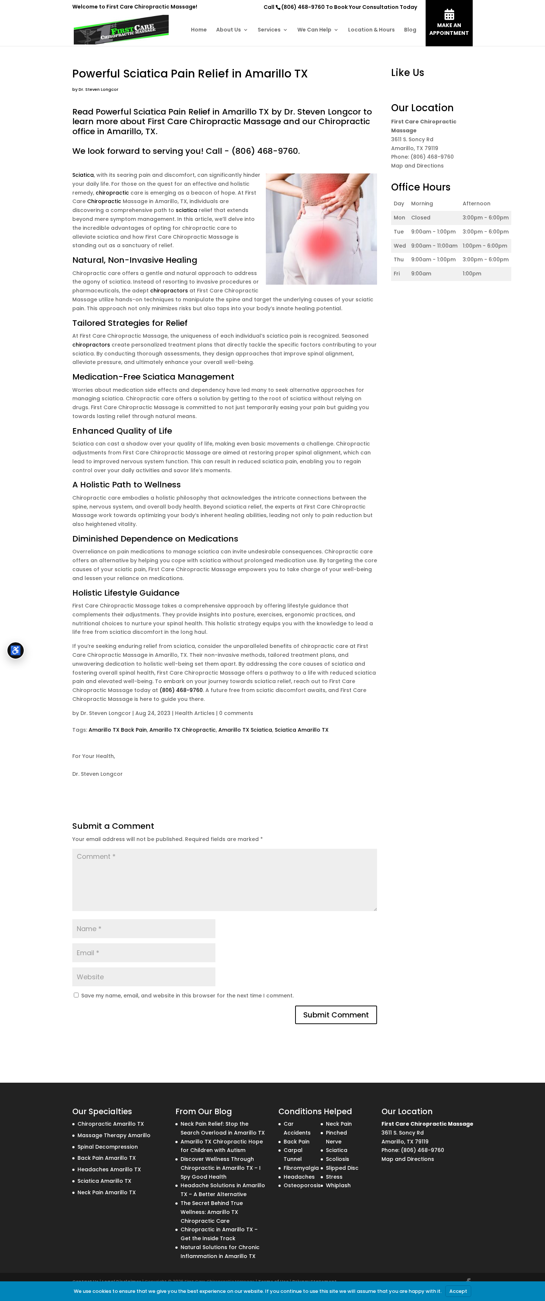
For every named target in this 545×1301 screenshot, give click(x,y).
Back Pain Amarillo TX (106, 1158)
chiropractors (169, 290)
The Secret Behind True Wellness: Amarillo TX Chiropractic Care (212, 1212)
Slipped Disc (342, 1168)
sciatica (186, 210)
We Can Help (314, 30)
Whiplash (338, 1185)
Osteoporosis (302, 1185)
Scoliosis (337, 1159)
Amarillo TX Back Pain (118, 730)
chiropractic (112, 192)
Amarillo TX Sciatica (245, 730)
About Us (228, 30)
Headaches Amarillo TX (109, 1169)
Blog (410, 30)
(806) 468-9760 (303, 7)
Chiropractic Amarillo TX (110, 1124)
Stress (334, 1177)
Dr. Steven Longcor (105, 713)
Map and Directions (417, 165)
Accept (458, 1291)
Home (199, 30)
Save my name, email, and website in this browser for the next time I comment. (187, 995)
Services (269, 30)
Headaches (299, 1177)
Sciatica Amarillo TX (301, 730)
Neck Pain (339, 1124)
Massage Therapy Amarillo (114, 1135)
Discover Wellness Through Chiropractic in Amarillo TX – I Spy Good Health (221, 1168)
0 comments (236, 713)
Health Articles (195, 713)
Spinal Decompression (107, 1147)
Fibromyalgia (301, 1168)
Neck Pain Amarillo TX (106, 1192)
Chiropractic (104, 201)
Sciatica (83, 175)
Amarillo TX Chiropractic (182, 730)
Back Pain (297, 1141)
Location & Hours (371, 30)
